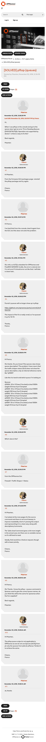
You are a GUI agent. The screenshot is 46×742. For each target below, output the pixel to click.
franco (24, 162)
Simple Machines (28, 734)
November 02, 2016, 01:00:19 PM (15, 168)
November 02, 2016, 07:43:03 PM (15, 506)
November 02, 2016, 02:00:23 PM (15, 296)
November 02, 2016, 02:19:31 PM (14, 469)
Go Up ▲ (30, 731)
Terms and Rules (21, 731)
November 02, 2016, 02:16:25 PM (15, 432)
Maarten (24, 112)
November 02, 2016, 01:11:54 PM (14, 258)
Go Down (5, 89)
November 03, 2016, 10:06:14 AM (15, 684)
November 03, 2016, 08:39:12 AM (15, 578)
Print (5, 84)
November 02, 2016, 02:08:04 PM (15, 352)
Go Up (5, 711)
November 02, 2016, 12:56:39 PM (15, 115)
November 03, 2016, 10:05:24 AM (15, 630)
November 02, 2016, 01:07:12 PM (14, 217)
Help (14, 731)
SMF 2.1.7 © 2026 (17, 734)
